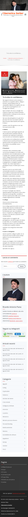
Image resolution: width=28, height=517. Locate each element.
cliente (10, 92)
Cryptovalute (6, 391)
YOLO (4, 449)
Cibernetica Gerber (12, 13)
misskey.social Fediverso (14, 318)
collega (14, 92)
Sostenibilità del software (9, 435)
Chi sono (4, 472)
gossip (22, 92)
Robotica (5, 431)
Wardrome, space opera (16, 321)
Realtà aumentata (7, 427)
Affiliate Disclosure (7, 467)
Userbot (5, 445)
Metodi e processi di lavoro (15, 58)
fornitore (19, 92)
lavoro (4, 93)
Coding (4, 387)
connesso (10, 261)
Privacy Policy (5, 477)
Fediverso (5, 395)
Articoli (3, 469)
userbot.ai (14, 313)
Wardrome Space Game (19, 493)
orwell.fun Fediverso (13, 316)
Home (4, 58)
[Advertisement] (14, 33)
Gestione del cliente (8, 398)
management (9, 93)
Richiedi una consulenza (8, 479)
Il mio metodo (6, 402)
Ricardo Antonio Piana (8, 90)
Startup (5, 442)
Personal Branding (7, 424)
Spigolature (6, 438)
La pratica (5, 413)
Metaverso (6, 416)
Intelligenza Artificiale (8, 406)
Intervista (5, 409)
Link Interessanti (6, 474)
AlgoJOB (5, 384)
